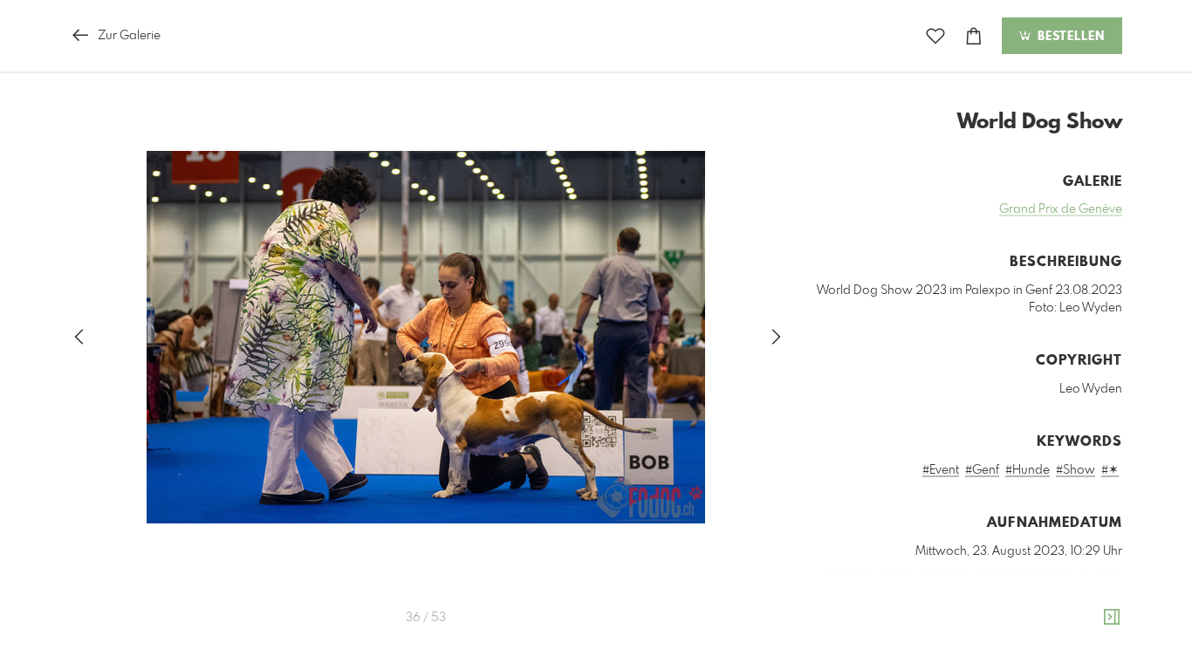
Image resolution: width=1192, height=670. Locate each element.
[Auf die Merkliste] (935, 36)
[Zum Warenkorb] (973, 36)
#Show (1075, 470)
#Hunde (1027, 470)
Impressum (1024, 653)
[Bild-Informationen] (1111, 617)
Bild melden (1093, 630)
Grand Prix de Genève (1060, 209)
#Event (940, 470)
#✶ (1110, 470)
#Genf (982, 470)
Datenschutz (1092, 653)
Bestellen (1069, 37)
